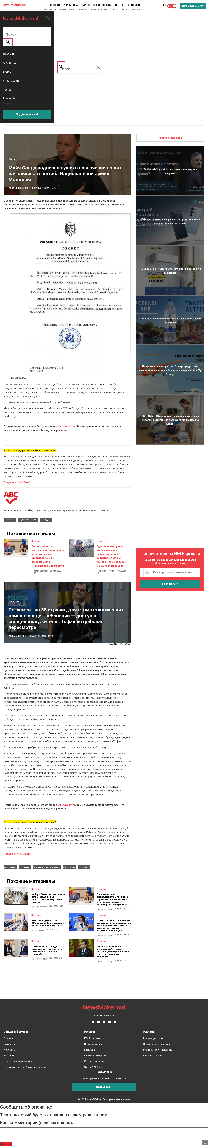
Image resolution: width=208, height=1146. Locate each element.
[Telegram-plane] (115, 1022)
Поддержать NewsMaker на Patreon (25, 1066)
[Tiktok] (109, 1022)
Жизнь (12, 159)
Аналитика (70, 5)
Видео (85, 5)
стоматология (69, 867)
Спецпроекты (102, 5)
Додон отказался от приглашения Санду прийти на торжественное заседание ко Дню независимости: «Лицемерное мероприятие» (112, 899)
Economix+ (133, 5)
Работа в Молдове (98, 9)
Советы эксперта (119, 9)
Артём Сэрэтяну (41, 571)
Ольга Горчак (38, 930)
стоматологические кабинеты (47, 867)
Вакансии (10, 1055)
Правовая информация (18, 1061)
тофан (84, 867)
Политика (36, 541)
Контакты (9, 1049)
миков (9, 520)
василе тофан (10, 867)
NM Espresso (50, 9)
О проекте (10, 1038)
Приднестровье (66, 9)
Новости (54, 5)
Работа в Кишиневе (170, 137)
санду (45, 520)
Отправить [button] (6, 1144)
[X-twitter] (98, 1022)
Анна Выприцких (18, 187)
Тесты (119, 5)
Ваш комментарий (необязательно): (36, 1123)
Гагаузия (82, 9)
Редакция (10, 1043)
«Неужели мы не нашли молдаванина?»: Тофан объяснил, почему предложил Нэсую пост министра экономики (113, 951)
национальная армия (27, 520)
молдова (25, 867)
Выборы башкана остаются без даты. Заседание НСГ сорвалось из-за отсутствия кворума (48, 898)
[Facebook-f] (93, 1022)
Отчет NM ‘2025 (138, 9)
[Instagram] (104, 1022)
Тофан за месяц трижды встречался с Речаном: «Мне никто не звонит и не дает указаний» (46, 950)
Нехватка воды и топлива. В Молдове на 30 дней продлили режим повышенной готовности (48, 923)
